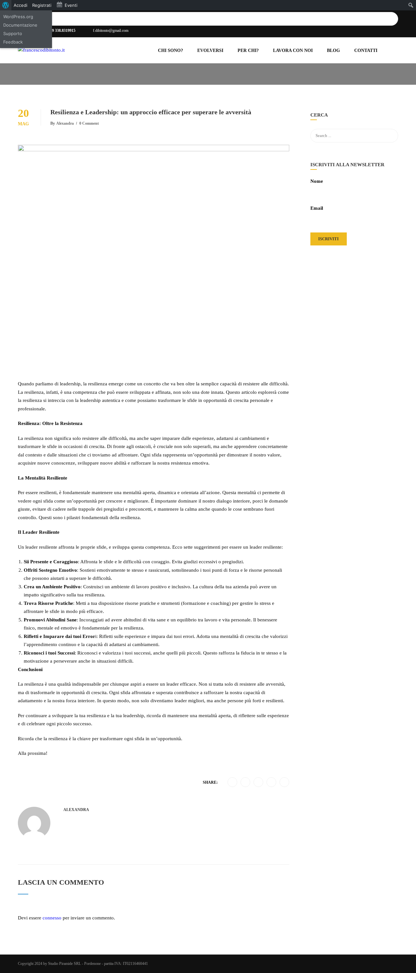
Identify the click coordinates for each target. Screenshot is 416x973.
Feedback (13, 41)
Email (316, 208)
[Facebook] (232, 782)
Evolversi (210, 50)
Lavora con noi (293, 50)
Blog (333, 50)
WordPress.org (18, 16)
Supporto (12, 33)
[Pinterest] (271, 782)
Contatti (365, 50)
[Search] (395, 19)
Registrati (41, 5)
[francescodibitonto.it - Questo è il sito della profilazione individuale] (58, 53)
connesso (52, 917)
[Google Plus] (245, 782)
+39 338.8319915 (61, 30)
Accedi (20, 5)
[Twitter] (258, 782)
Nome (316, 181)
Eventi (71, 5)
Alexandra (65, 123)
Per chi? (248, 50)
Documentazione (20, 25)
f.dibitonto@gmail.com (110, 30)
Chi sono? (170, 50)
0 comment (89, 123)
